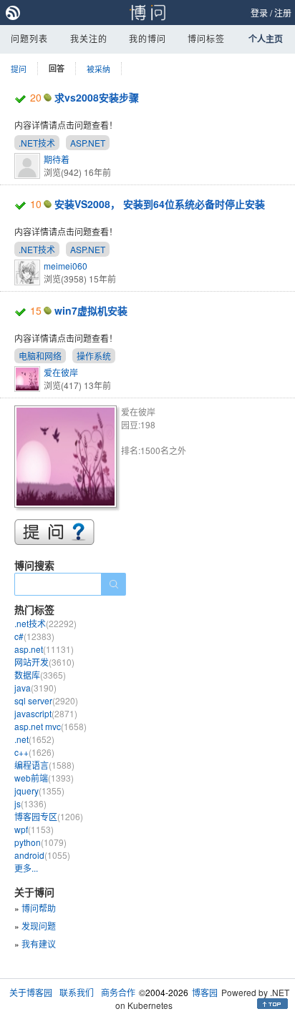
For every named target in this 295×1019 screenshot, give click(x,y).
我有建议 (38, 943)
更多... (26, 868)
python (40, 842)
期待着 (56, 159)
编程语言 (44, 765)
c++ (34, 752)
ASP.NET (87, 143)
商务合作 (118, 992)
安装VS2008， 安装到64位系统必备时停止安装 (159, 204)
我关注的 (88, 38)
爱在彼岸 (61, 372)
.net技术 (45, 623)
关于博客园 (30, 992)
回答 (56, 68)
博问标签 (206, 38)
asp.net (44, 649)
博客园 (205, 992)
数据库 (40, 675)
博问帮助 (38, 908)
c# (34, 636)
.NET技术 (37, 143)
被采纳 (98, 68)
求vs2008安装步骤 (96, 97)
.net (34, 739)
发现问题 (38, 926)
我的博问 (147, 38)
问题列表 (29, 38)
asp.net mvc (50, 726)
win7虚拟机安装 (90, 310)
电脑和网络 (40, 356)
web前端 (44, 778)
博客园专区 (48, 816)
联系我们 (76, 992)
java (35, 687)
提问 (18, 68)
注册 (282, 12)
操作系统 (94, 356)
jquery (39, 790)
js (30, 803)
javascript (45, 713)
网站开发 (44, 662)
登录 (259, 12)
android (42, 855)
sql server (46, 700)
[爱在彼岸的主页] (67, 458)
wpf (34, 829)
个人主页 (265, 38)
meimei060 (65, 266)
